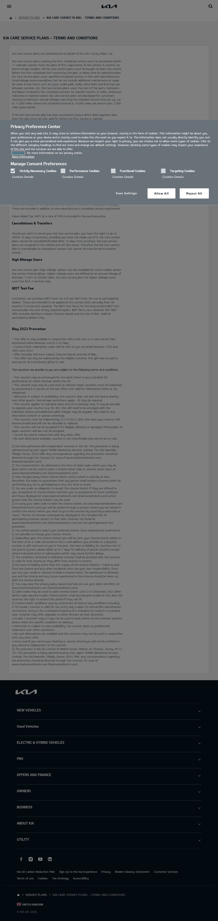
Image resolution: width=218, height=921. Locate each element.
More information (23, 156)
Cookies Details (22, 177)
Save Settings (126, 193)
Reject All (194, 193)
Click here (18, 153)
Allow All (161, 193)
